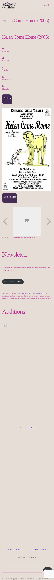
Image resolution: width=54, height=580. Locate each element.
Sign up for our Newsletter (12, 282)
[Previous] (5, 221)
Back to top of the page (28, 557)
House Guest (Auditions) (27, 428)
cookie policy (40, 293)
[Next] (48, 221)
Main (46, 5)
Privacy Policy (15, 550)
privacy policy (28, 293)
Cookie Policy (39, 550)
